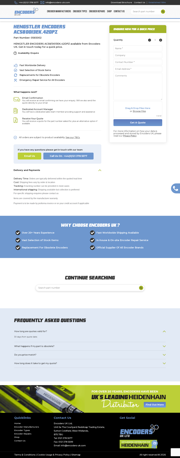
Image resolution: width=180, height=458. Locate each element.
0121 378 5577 (65, 438)
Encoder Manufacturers (59, 11)
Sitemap (76, 455)
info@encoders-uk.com (73, 445)
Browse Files (139, 111)
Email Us (29, 156)
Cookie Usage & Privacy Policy (53, 455)
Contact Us (139, 2)
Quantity (118, 40)
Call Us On (68, 156)
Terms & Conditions (24, 455)
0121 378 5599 (66, 442)
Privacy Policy (130, 136)
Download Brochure (121, 2)
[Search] (163, 11)
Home (17, 423)
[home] (26, 11)
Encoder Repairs (97, 11)
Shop (109, 11)
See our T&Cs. (73, 137)
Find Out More (155, 404)
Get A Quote (138, 122)
